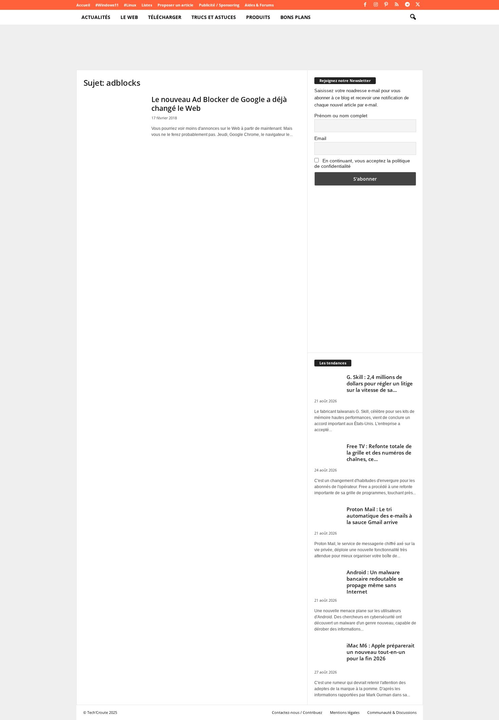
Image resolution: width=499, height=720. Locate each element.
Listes (147, 4)
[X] (418, 5)
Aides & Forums (259, 4)
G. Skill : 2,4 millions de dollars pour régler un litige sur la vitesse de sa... (380, 383)
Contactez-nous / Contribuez (297, 712)
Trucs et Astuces (213, 17)
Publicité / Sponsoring (219, 4)
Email (320, 138)
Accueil (83, 4)
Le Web (129, 17)
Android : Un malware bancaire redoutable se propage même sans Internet (375, 582)
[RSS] (397, 5)
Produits (258, 17)
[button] (412, 17)
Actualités (95, 17)
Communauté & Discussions (392, 712)
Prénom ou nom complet (340, 115)
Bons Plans (295, 17)
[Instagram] (376, 5)
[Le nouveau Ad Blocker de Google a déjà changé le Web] (114, 118)
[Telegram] (407, 5)
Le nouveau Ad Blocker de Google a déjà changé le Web (219, 104)
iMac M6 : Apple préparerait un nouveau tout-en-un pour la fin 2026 (380, 652)
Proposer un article (175, 4)
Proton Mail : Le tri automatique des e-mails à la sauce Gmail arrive (379, 515)
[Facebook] (365, 5)
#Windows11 (106, 4)
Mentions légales (344, 712)
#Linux (130, 4)
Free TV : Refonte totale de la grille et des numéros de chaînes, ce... (379, 452)
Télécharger (164, 17)
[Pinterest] (386, 5)
